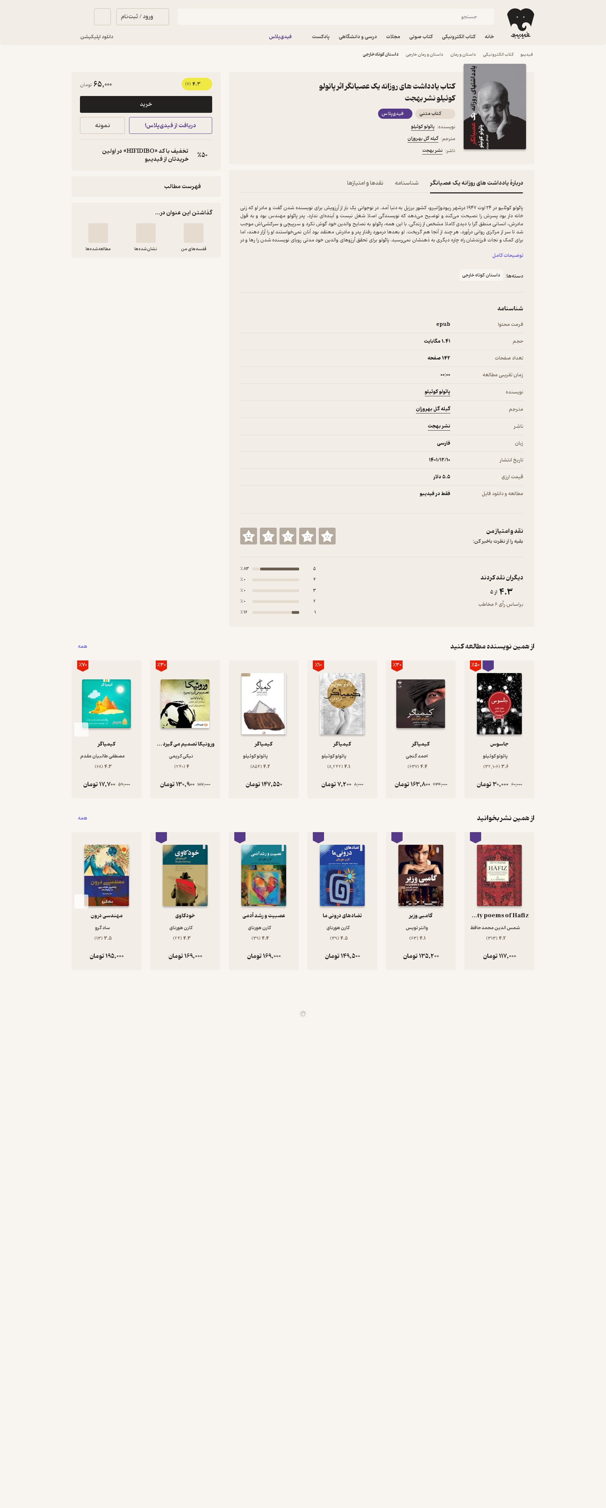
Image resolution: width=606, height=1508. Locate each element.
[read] (98, 233)
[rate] (327, 536)
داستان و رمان (463, 54)
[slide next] (81, 729)
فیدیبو (526, 54)
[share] (295, 152)
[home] (519, 23)
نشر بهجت (432, 150)
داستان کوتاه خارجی (381, 54)
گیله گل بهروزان (423, 138)
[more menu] (244, 152)
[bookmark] (261, 152)
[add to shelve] (193, 233)
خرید (146, 104)
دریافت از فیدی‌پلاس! (170, 125)
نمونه (102, 125)
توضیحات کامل (507, 256)
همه (82, 647)
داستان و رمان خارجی (424, 54)
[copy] (87, 155)
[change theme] (80, 16)
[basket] (102, 16)
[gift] (278, 152)
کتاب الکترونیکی (498, 54)
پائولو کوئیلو (423, 126)
